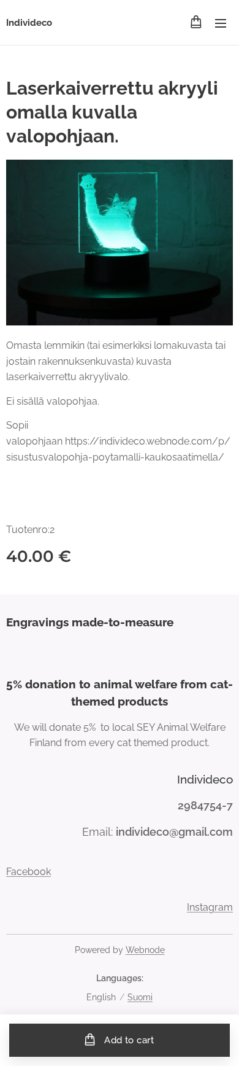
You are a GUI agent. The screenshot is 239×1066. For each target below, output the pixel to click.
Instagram (210, 907)
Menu (220, 22)
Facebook (28, 871)
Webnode (145, 950)
